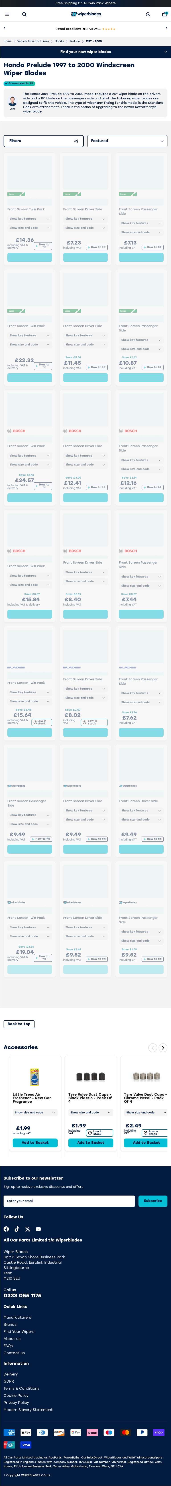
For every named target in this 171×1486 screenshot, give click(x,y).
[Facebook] (6, 1229)
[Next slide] (163, 1047)
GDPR (9, 1381)
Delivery (11, 1374)
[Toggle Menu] (7, 14)
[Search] (24, 14)
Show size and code (29, 1112)
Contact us (14, 1353)
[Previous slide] (152, 1047)
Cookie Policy (16, 1396)
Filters (17, 142)
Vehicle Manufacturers (33, 41)
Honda (59, 41)
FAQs (8, 1346)
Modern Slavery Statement (28, 1410)
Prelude (74, 41)
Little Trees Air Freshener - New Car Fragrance (32, 1098)
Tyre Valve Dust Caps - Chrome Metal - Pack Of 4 (145, 1098)
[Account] (148, 14)
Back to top (19, 1024)
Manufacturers (17, 1318)
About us (12, 1339)
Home (8, 41)
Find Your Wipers (19, 1332)
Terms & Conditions (21, 1389)
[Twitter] (27, 1229)
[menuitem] (6, 1229)
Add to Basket (35, 1143)
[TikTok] (17, 1229)
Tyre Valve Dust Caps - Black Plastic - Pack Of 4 (90, 1098)
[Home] (86, 14)
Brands (10, 1325)
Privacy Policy (16, 1403)
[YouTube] (38, 1229)
